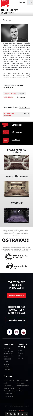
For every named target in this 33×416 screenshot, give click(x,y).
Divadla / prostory (9, 388)
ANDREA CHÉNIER (10, 93)
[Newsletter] (22, 414)
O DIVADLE (7, 359)
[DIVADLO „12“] (16, 215)
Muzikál (20, 358)
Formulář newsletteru (16, 320)
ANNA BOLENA (8, 97)
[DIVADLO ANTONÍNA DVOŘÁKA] (16, 162)
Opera (20, 350)
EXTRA (6, 361)
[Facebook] (7, 414)
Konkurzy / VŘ (8, 385)
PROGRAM (16, 140)
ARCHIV (6, 367)
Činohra (20, 353)
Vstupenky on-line (16, 295)
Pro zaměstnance (9, 391)
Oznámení (19, 391)
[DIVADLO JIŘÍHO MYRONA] (16, 189)
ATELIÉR (6, 364)
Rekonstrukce (20, 383)
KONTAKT (7, 369)
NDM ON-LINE (8, 356)
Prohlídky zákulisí (22, 380)
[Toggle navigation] (30, 2)
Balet (19, 356)
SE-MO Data (20, 410)
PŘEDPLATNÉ (17, 132)
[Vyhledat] (18, 414)
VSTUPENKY (17, 125)
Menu (21, 2)
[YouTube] (11, 414)
